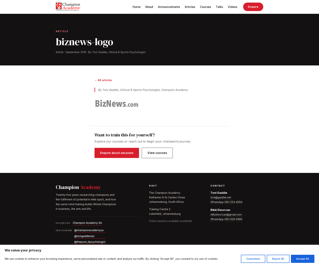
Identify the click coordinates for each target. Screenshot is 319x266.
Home (136, 7)
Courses (205, 7)
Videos (232, 7)
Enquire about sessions (116, 153)
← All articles (103, 80)
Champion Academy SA (87, 222)
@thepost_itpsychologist (89, 241)
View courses (157, 153)
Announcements (169, 7)
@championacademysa (89, 230)
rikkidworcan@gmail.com (226, 214)
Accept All (302, 258)
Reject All (278, 258)
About (149, 7)
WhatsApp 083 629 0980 (226, 219)
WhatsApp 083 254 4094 (226, 202)
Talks (219, 7)
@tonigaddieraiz (84, 236)
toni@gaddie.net (220, 197)
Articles (190, 7)
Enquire (253, 6)
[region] (159, 255)
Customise (253, 258)
